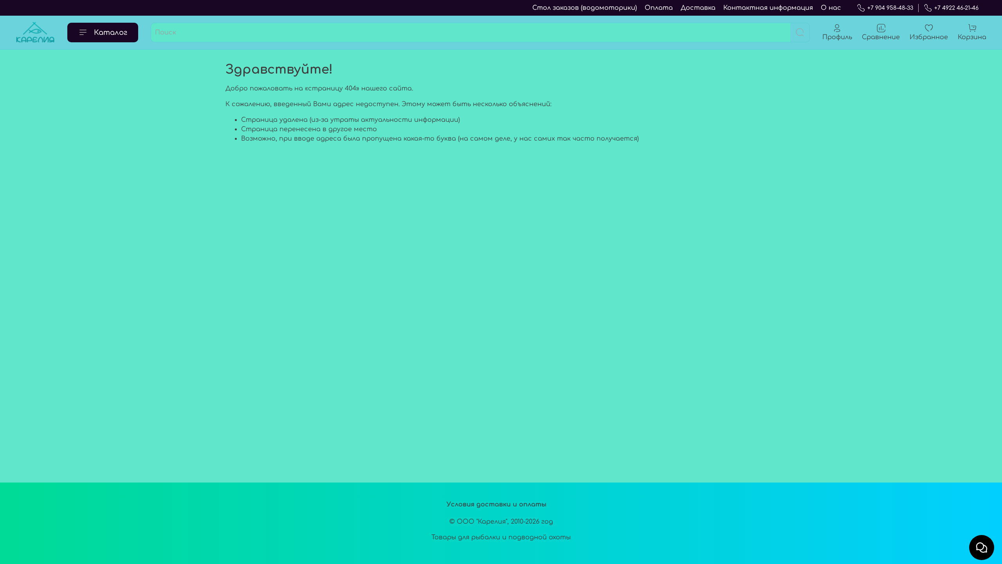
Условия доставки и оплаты (496, 504)
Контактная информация (768, 7)
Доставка (698, 7)
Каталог (110, 32)
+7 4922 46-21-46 (956, 8)
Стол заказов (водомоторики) (584, 7)
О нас (831, 7)
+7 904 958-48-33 (890, 8)
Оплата (659, 7)
